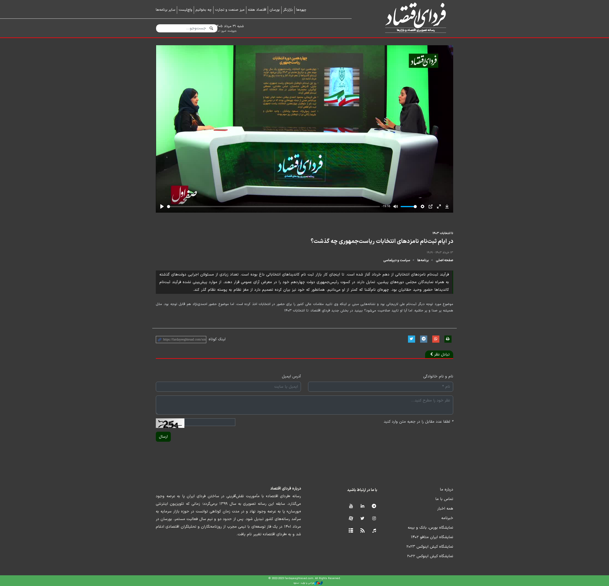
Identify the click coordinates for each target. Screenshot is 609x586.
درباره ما (446, 489)
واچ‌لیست (185, 10)
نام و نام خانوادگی (438, 376)
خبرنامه (447, 518)
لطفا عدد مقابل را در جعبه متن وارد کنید (418, 422)
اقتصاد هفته (257, 10)
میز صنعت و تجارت (230, 10)
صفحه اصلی (444, 260)
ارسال (163, 437)
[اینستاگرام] (374, 519)
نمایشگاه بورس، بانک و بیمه (430, 528)
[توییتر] (362, 519)
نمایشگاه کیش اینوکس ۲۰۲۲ (430, 556)
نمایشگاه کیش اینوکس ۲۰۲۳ (429, 547)
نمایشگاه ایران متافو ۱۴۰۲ (432, 537)
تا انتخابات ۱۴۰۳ (442, 233)
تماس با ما (444, 499)
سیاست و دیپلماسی (396, 260)
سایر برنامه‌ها (165, 10)
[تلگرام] (374, 506)
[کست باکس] (374, 531)
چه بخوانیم (204, 10)
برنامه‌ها (423, 260)
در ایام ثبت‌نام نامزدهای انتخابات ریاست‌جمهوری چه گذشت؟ (382, 241)
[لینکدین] (362, 506)
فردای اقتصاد (409, 18)
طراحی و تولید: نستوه (304, 583)
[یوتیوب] (351, 506)
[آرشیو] (351, 531)
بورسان (275, 10)
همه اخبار (445, 508)
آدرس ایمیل (291, 376)
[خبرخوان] (362, 531)
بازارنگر (288, 10)
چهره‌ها (301, 10)
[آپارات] (351, 519)
